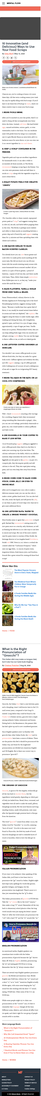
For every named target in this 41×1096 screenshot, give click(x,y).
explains (32, 313)
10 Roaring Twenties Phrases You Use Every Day (19, 1045)
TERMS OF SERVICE (31, 1083)
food (18, 704)
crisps (16, 221)
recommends (6, 167)
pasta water (29, 520)
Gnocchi (5, 790)
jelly (35, 499)
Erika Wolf (9, 53)
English (17, 961)
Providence (34, 539)
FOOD (12, 630)
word (30, 735)
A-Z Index (5, 1089)
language (16, 1007)
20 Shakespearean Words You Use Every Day (20, 1039)
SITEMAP (27, 1086)
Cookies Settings (30, 1089)
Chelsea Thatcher (12, 665)
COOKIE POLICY (7, 1083)
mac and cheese (26, 143)
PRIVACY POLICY (30, 1080)
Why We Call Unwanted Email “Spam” (19, 1034)
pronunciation (7, 738)
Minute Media (16, 1094)
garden (25, 460)
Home (4, 630)
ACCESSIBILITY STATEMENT (10, 1086)
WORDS (13, 1060)
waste (29, 104)
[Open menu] (3, 3)
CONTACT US (29, 1077)
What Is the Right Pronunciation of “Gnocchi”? (18, 1029)
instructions (33, 277)
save (22, 254)
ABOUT (4, 1077)
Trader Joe (6, 717)
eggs (3, 127)
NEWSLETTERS (6, 1080)
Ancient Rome (21, 794)
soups (11, 173)
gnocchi (13, 822)
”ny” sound (13, 902)
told (8, 542)
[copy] (15, 57)
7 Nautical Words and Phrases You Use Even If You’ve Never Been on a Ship (19, 1051)
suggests (29, 234)
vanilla (16, 336)
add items (23, 124)
